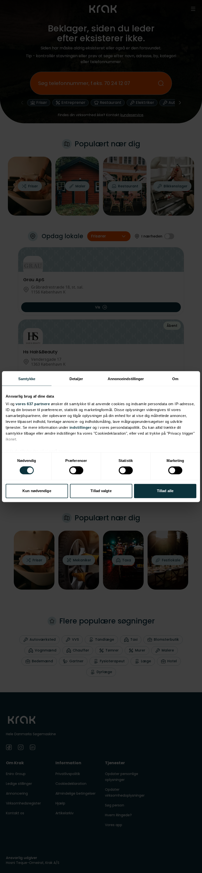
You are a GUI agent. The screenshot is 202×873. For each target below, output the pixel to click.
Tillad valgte (100, 491)
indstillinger (80, 427)
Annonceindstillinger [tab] (126, 379)
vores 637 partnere (33, 404)
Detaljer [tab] (76, 379)
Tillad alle (165, 491)
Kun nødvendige (36, 491)
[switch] (76, 470)
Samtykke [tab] (26, 379)
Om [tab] (175, 379)
